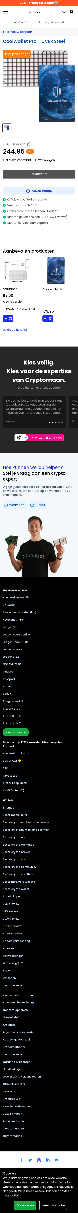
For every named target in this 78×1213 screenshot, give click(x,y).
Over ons (9, 1091)
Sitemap (8, 807)
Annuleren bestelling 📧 (18, 1002)
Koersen (8, 948)
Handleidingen (12, 1069)
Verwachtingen (13, 956)
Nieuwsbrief (11, 1017)
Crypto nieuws (12, 985)
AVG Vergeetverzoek (17, 1039)
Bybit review (11, 904)
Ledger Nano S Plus (15, 642)
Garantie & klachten (16, 1062)
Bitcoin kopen (12, 896)
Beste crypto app (14, 837)
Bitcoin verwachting (16, 941)
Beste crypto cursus (16, 859)
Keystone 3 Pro (13, 619)
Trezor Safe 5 (12, 716)
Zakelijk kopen (12, 1113)
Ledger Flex (10, 627)
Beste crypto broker (16, 852)
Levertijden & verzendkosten (22, 1076)
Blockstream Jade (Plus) (19, 612)
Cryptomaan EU (13, 1136)
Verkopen (9, 978)
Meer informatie (53, 1205)
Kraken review (12, 926)
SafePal (8, 686)
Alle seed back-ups (16, 753)
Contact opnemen (15, 1010)
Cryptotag (10, 775)
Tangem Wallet (13, 701)
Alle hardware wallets (17, 597)
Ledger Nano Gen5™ (16, 634)
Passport (9, 679)
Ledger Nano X (12, 649)
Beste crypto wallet (16, 889)
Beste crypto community (19, 867)
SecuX (7, 694)
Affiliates (9, 1025)
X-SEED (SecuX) (13, 790)
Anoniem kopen (13, 1121)
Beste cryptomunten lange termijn (26, 830)
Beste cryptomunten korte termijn (26, 822)
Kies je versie (12, 301)
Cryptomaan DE (13, 1128)
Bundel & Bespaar (19, 32)
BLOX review (11, 919)
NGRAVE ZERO (12, 664)
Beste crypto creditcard (19, 874)
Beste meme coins (15, 815)
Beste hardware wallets (19, 882)
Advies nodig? (42, 191)
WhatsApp (16, 505)
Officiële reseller (14, 1084)
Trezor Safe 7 (12, 723)
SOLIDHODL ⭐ (12, 761)
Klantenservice (16, 732)
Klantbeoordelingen (16, 1106)
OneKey (8, 671)
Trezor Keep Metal (15, 783)
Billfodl (7, 768)
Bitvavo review (12, 933)
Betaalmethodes (14, 1047)
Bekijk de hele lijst (15, 330)
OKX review (10, 911)
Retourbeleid (11, 1099)
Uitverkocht (39, 174)
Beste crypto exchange (18, 845)
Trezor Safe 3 (12, 708)
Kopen (7, 970)
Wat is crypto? (13, 963)
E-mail (40, 505)
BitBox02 (9, 605)
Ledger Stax (11, 657)
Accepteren (25, 1205)
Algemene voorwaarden (19, 1032)
